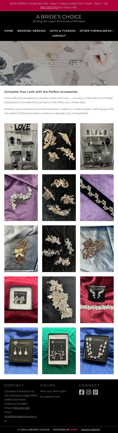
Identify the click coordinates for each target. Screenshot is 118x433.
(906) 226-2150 (21, 408)
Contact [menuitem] (59, 35)
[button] (21, 146)
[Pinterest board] (95, 392)
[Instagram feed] (88, 392)
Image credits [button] (90, 429)
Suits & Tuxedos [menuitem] (63, 30)
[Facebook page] (81, 392)
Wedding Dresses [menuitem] (31, 30)
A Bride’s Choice (59, 17)
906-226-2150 (49, 7)
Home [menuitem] (8, 30)
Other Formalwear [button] (96, 30)
